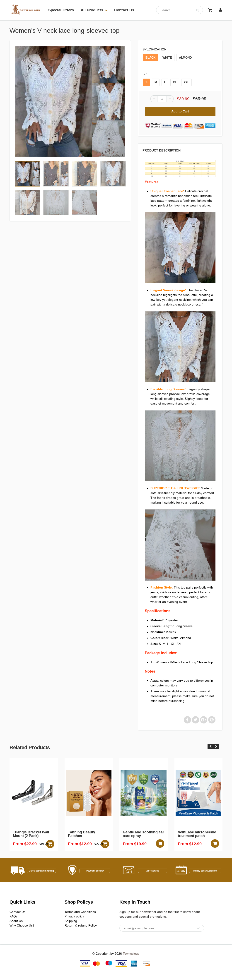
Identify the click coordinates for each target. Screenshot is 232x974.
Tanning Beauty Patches (41, 834)
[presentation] (210, 746)
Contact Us (124, 10)
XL (175, 82)
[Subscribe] (198, 928)
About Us (16, 921)
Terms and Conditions (80, 912)
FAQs (13, 916)
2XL (186, 82)
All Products (92, 10)
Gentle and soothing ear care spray (103, 834)
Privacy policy (74, 916)
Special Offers (61, 10)
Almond (185, 57)
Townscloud (131, 953)
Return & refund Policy (81, 925)
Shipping (71, 921)
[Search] (197, 10)
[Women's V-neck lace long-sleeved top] (70, 101)
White (167, 57)
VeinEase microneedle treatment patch (157, 834)
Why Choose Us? (22, 925)
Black (150, 57)
